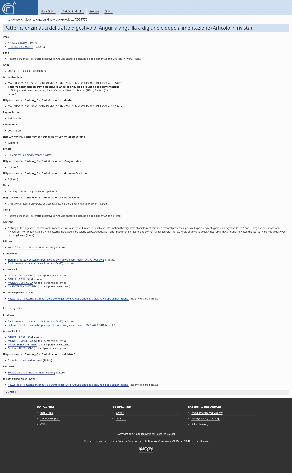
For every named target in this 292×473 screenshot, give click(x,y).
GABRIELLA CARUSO (19, 279)
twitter (120, 412)
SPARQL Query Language (205, 418)
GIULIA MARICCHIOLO (20, 275)
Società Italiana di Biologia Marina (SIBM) (31, 247)
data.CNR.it (48, 11)
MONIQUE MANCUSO (20, 282)
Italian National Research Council (156, 434)
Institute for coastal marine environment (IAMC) (35, 263)
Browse (94, 11)
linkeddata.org (199, 424)
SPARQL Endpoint (72, 11)
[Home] (19, 7)
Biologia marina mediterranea (25, 155)
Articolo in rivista (17, 43)
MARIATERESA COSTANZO (22, 286)
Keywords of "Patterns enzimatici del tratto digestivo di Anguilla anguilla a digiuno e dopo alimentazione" (68, 298)
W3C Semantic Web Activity (206, 412)
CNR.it (108, 11)
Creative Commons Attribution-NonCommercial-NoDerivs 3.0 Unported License (163, 441)
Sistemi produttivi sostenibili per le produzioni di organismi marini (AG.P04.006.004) (56, 259)
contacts (121, 418)
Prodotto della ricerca (20, 46)
